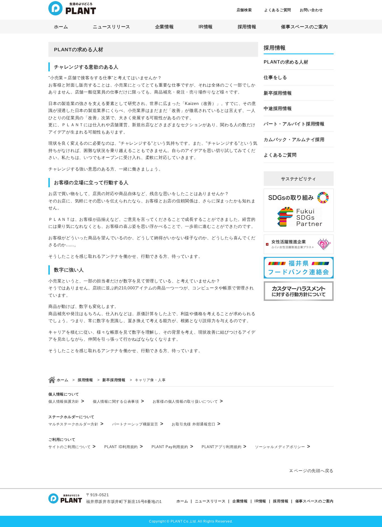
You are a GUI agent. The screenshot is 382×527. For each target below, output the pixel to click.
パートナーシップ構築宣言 (138, 424)
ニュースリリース (111, 26)
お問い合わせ (311, 10)
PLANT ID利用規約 (123, 447)
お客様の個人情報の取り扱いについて (188, 401)
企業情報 (164, 26)
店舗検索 (244, 10)
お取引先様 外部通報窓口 (196, 424)
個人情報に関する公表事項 (118, 401)
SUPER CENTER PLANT (72, 8)
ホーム (61, 26)
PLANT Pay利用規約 (173, 447)
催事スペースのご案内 (304, 26)
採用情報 (247, 26)
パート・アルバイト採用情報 (294, 123)
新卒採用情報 (278, 93)
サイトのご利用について (72, 447)
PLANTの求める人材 (286, 62)
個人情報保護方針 (66, 401)
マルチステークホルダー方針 (76, 424)
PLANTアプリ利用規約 (224, 447)
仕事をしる (275, 77)
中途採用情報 (278, 108)
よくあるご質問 (277, 10)
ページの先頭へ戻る (314, 470)
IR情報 (206, 26)
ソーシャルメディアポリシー (282, 447)
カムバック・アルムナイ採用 (294, 139)
